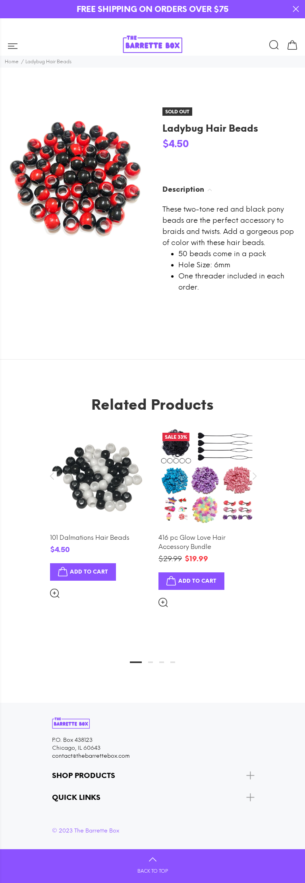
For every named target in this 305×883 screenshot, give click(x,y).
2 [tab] (150, 662)
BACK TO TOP (152, 871)
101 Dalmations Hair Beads (89, 537)
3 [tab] (161, 662)
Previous (51, 476)
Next (253, 476)
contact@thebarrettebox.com (91, 756)
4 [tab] (172, 662)
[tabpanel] (98, 507)
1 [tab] (136, 662)
